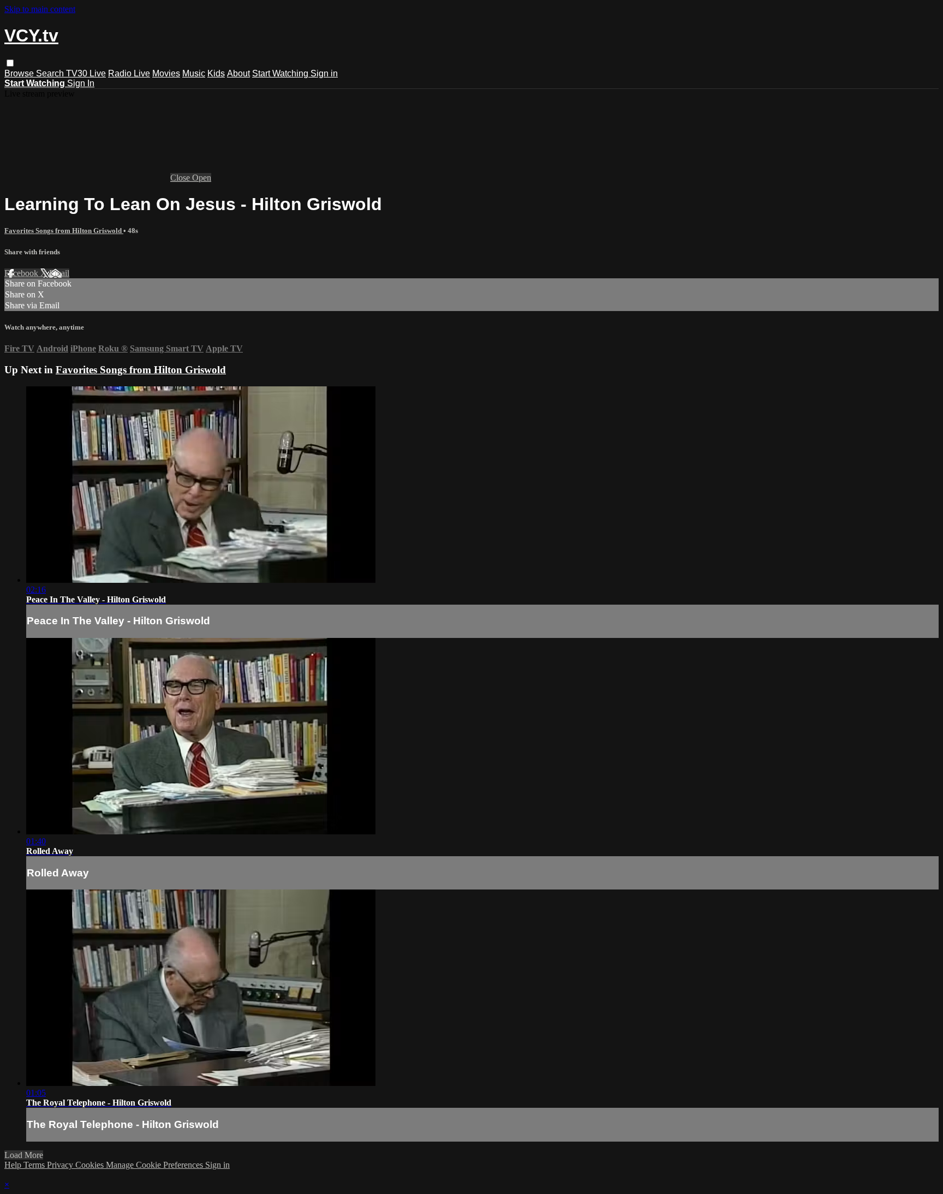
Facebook (22, 273)
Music (193, 73)
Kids (216, 73)
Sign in (324, 73)
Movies (166, 73)
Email (59, 273)
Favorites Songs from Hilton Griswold (63, 230)
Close (181, 177)
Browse (20, 73)
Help (13, 1164)
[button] (10, 63)
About (238, 73)
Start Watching (281, 73)
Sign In (80, 83)
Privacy (61, 1164)
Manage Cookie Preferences (155, 1164)
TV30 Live (86, 73)
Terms (35, 1164)
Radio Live (129, 73)
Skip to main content (39, 9)
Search (51, 73)
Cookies (90, 1164)
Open (201, 177)
